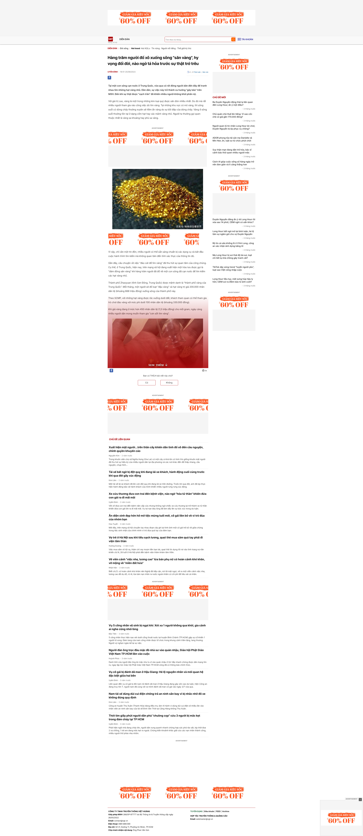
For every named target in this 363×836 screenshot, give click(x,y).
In (206, 370)
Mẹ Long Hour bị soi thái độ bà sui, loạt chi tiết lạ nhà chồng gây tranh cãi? (234, 258)
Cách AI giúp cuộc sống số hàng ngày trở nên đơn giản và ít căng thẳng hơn (234, 165)
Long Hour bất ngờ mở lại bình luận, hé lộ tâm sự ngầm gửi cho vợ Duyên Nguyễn (234, 234)
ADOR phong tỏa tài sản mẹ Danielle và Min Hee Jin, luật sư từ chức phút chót (234, 141)
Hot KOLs (145, 48)
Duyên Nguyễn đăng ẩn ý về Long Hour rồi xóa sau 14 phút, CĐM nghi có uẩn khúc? (234, 222)
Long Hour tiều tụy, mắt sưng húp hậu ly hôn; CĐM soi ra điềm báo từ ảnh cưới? (234, 282)
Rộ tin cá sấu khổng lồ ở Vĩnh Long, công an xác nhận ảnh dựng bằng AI (234, 246)
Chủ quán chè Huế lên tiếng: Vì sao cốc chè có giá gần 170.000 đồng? (234, 117)
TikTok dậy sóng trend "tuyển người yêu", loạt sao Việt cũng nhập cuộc (234, 270)
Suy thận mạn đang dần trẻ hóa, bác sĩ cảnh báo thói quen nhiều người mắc (234, 153)
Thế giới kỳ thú (184, 48)
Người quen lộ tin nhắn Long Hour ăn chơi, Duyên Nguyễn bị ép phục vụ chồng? (234, 129)
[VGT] (110, 39)
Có (146, 382)
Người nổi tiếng (168, 48)
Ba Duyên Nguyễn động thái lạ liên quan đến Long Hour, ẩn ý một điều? (234, 105)
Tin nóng (156, 48)
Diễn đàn (124, 39)
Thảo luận (196, 72)
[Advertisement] (181, 764)
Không (169, 382)
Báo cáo (205, 72)
